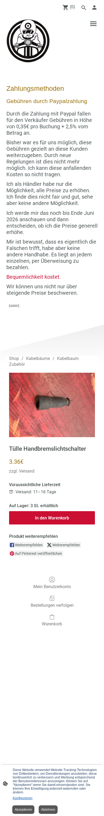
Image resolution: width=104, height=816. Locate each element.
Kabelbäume (38, 358)
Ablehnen (48, 809)
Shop (14, 358)
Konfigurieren (23, 798)
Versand (26, 471)
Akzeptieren (23, 809)
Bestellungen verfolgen (52, 605)
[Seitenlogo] (28, 40)
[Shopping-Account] (94, 7)
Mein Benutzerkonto (52, 586)
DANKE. (14, 306)
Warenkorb (52, 623)
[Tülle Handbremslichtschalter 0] (52, 405)
